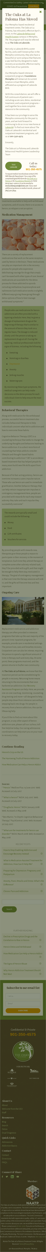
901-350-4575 (16, 136)
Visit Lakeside (13, 166)
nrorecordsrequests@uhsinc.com (16, 186)
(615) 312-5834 (10, 191)
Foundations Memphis (23, 181)
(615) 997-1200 (11, 183)
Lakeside (9, 127)
